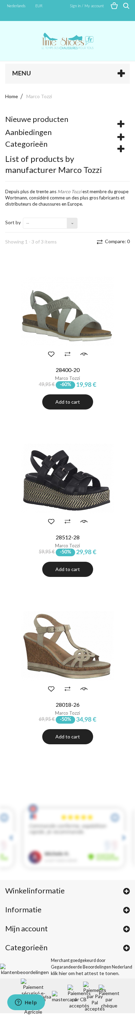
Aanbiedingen (28, 132)
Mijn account (26, 928)
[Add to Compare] (67, 354)
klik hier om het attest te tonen (84, 973)
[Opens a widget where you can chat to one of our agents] (26, 1003)
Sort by (13, 222)
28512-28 (68, 537)
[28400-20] (67, 311)
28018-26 (68, 704)
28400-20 (68, 369)
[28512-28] (67, 479)
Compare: (117, 241)
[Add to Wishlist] (51, 354)
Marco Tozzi (67, 378)
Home (11, 96)
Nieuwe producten (36, 119)
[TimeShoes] (67, 41)
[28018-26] (67, 646)
